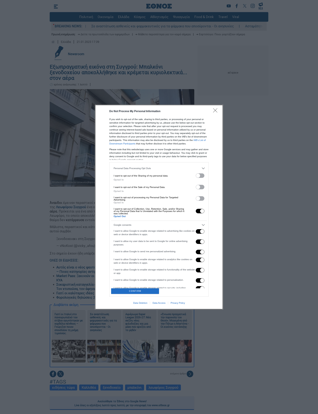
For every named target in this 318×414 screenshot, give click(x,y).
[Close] (216, 111)
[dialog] (159, 207)
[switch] (200, 175)
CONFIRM (135, 291)
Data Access (159, 303)
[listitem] (159, 168)
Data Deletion (140, 303)
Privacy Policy (178, 303)
